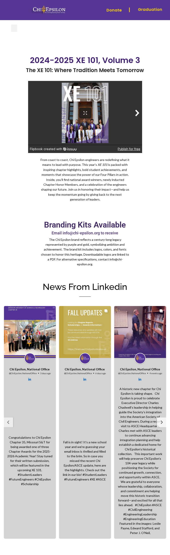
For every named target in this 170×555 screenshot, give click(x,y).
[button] (14, 28)
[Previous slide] (8, 422)
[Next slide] (162, 422)
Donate (114, 10)
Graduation (150, 9)
